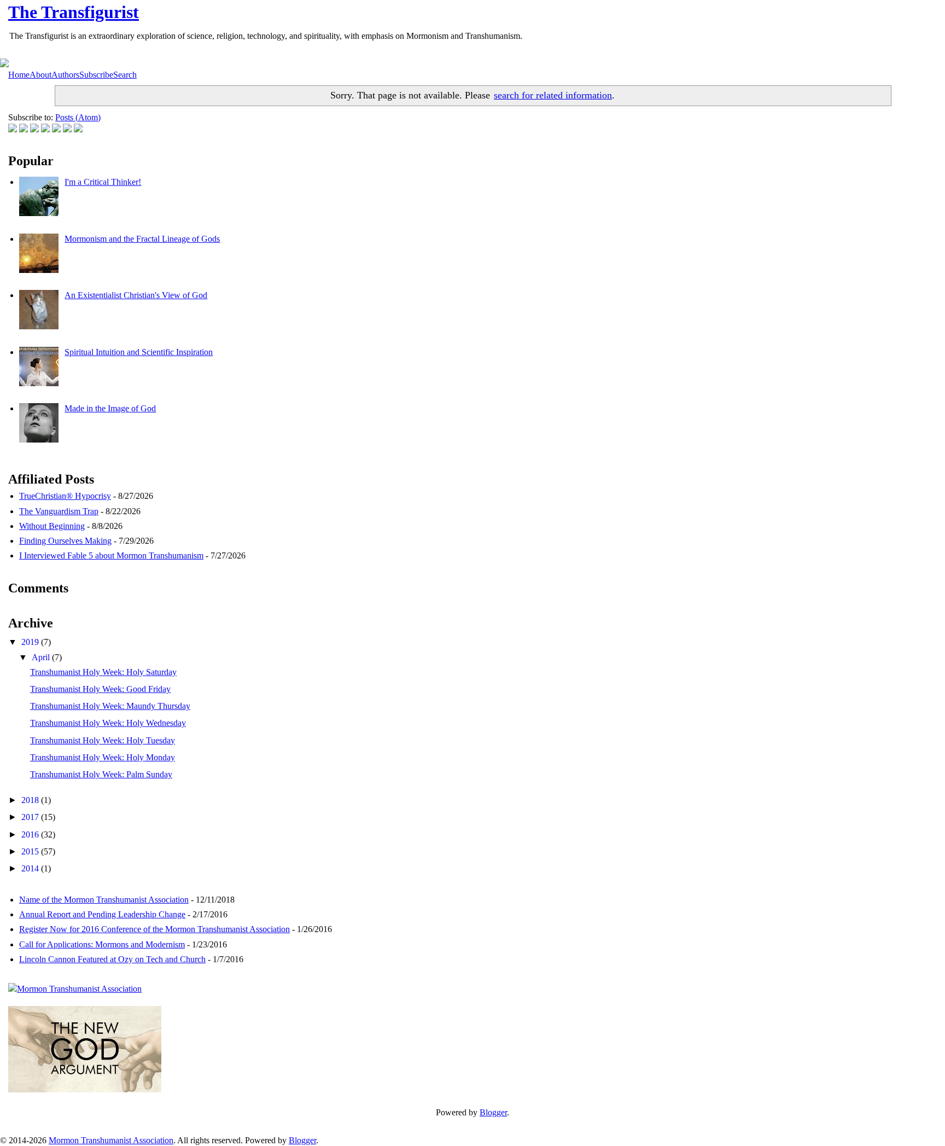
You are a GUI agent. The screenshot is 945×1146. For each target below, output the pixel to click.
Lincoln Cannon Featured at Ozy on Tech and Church (112, 959)
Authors (65, 74)
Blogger (493, 1112)
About (40, 74)
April (42, 657)
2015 (31, 851)
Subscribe (96, 74)
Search (125, 74)
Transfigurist (73, 12)
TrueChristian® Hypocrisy (65, 496)
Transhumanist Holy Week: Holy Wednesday (108, 723)
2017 (31, 817)
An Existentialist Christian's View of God (136, 295)
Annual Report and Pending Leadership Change (102, 914)
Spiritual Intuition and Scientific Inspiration (139, 352)
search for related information (553, 95)
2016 (31, 834)
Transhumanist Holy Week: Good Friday (100, 689)
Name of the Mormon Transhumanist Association (104, 899)
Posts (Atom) (78, 117)
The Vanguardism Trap (58, 511)
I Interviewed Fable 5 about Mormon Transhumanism (111, 555)
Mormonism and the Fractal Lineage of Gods (142, 238)
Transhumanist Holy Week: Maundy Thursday (110, 706)
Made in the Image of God (110, 408)
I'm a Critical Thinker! (103, 182)
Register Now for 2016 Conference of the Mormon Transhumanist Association (154, 929)
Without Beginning (52, 526)
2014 (31, 868)
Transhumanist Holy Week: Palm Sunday (101, 774)
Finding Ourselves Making (65, 540)
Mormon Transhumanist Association (111, 1140)
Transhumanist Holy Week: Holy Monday (102, 757)
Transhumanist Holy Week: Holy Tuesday (102, 740)
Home (19, 74)
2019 (31, 642)
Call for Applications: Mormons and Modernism (102, 944)
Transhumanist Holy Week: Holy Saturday (103, 672)
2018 (31, 800)
